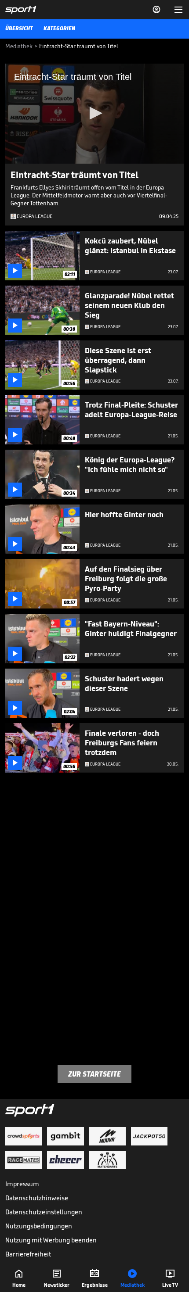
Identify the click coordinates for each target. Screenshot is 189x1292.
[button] (94, 113)
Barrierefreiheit (28, 1254)
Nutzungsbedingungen (38, 1226)
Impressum (22, 1184)
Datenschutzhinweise (36, 1198)
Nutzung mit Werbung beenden (51, 1240)
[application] (94, 114)
